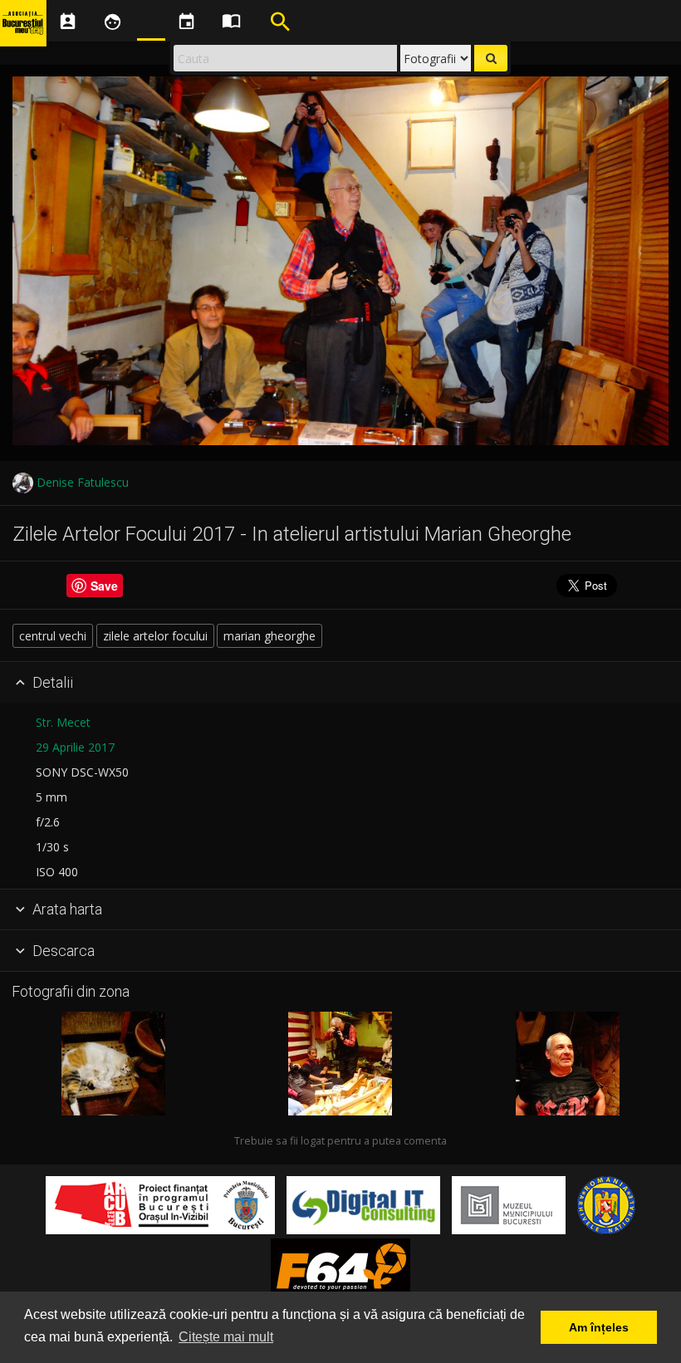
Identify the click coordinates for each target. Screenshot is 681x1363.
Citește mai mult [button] (226, 1337)
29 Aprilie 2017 (75, 747)
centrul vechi (52, 636)
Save (104, 585)
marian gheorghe (269, 636)
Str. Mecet (63, 722)
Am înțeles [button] (599, 1327)
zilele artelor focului (155, 636)
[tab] (340, 683)
